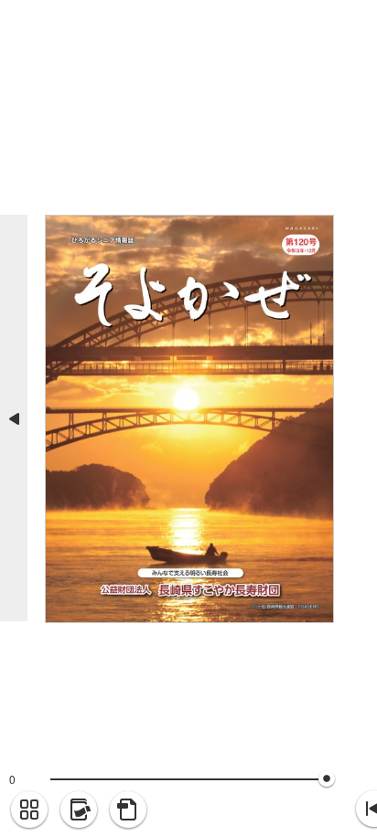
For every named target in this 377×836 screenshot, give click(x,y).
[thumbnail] (29, 810)
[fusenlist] (79, 810)
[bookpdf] (128, 810)
